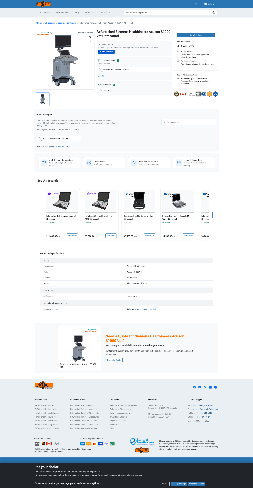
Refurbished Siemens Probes (47, 428)
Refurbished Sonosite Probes (47, 413)
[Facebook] (194, 387)
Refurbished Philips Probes (46, 409)
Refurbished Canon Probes (46, 421)
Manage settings (179, 484)
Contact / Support (195, 399)
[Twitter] (205, 387)
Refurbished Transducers (120, 409)
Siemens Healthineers (67, 23)
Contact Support (61, 147)
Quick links (114, 399)
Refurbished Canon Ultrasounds (83, 421)
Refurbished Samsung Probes (47, 417)
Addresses (152, 399)
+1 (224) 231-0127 (202, 417)
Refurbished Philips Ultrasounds (83, 409)
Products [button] (44, 12)
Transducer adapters (118, 417)
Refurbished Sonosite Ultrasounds (84, 413)
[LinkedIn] (210, 387)
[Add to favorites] (91, 41)
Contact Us (105, 12)
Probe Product (41, 399)
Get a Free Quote (196, 35)
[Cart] (196, 4)
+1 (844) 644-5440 (204, 413)
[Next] (215, 215)
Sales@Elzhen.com (206, 405)
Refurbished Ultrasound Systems (123, 405)
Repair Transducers (118, 421)
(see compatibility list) (146, 309)
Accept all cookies (196, 484)
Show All (101, 76)
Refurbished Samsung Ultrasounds (84, 417)
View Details (72, 236)
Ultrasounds (50, 23)
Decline (165, 484)
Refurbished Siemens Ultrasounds (84, 428)
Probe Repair (62, 12)
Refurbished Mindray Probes (46, 424)
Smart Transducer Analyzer (121, 413)
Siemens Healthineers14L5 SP (116, 69)
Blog (76, 12)
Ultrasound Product (78, 399)
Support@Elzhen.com (209, 409)
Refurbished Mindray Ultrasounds (84, 424)
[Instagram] (215, 387)
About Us (89, 12)
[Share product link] (90, 36)
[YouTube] (199, 387)
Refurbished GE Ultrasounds (81, 405)
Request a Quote (114, 360)
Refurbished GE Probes (44, 405)
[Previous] (38, 215)
